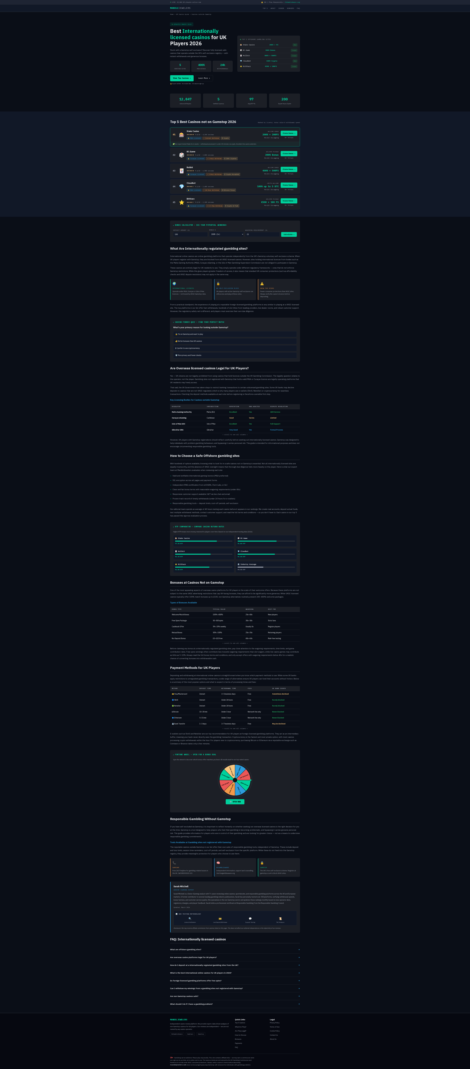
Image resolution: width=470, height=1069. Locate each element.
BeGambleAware (177, 1034)
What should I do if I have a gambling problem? (235, 1003)
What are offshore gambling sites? (235, 949)
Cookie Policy (275, 1031)
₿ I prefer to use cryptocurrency (187, 348)
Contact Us (274, 1035)
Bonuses (290, 8)
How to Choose (240, 1035)
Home (172, 14)
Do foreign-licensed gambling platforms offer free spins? (235, 980)
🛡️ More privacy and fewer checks (188, 355)
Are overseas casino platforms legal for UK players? (235, 957)
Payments (238, 1043)
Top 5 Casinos (240, 1023)
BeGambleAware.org (292, 2)
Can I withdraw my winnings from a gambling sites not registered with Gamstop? (235, 988)
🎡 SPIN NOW (235, 802)
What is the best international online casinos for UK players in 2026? (235, 972)
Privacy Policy (274, 1023)
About (273, 8)
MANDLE (180, 8)
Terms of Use (275, 1027)
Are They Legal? (240, 1031)
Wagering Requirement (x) (256, 230)
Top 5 (265, 8)
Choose (281, 8)
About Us (273, 1039)
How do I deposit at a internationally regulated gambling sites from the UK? (235, 965)
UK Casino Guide (182, 14)
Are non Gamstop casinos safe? (235, 996)
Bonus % (212, 230)
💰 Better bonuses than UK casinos (188, 341)
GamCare (190, 1034)
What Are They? (240, 1027)
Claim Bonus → (289, 133)
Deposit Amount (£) (181, 230)
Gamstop (201, 1034)
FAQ (298, 8)
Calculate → (289, 234)
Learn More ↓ (204, 78)
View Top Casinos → (182, 78)
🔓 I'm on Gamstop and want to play (189, 334)
